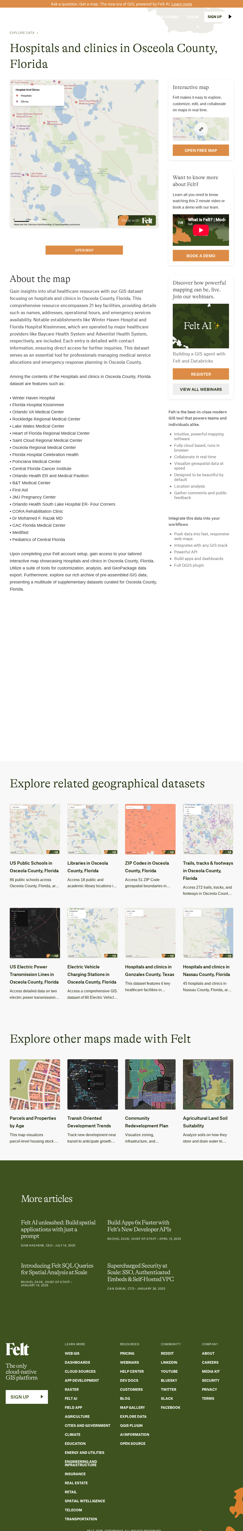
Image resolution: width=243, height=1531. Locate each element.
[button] (47, 16)
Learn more (182, 3)
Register (201, 374)
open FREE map (201, 150)
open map (84, 250)
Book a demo (201, 255)
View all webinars (201, 389)
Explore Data (22, 33)
